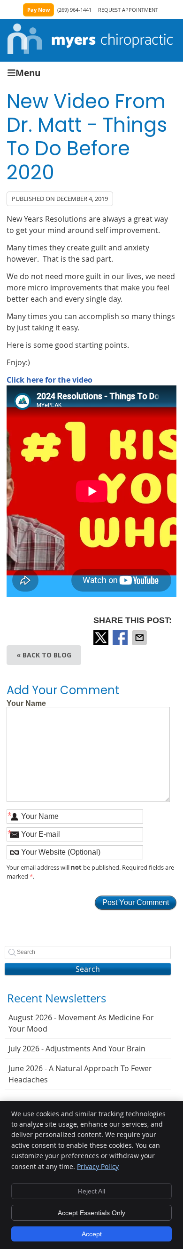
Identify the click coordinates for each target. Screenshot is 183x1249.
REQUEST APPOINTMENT (128, 9)
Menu (27, 72)
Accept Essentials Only (91, 1213)
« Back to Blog (43, 654)
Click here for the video (49, 380)
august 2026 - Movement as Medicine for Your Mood (81, 1023)
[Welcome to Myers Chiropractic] (91, 51)
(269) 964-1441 (74, 9)
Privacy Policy (98, 1166)
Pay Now (38, 9)
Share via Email (140, 637)
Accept (92, 1234)
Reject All (91, 1191)
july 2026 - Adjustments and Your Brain (76, 1048)
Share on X (101, 637)
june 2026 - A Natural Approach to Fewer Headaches (80, 1074)
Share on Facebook (121, 637)
